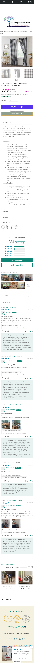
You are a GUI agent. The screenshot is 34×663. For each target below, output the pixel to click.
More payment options (17, 111)
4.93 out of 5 (21, 241)
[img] (5, 310)
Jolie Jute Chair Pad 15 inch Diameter (15, 405)
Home (1, 31)
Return (5, 217)
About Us (21, 635)
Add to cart (17, 114)
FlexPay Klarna (14, 635)
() (30, 2)
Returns (6, 633)
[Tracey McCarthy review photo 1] (5, 424)
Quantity (3, 100)
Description (7, 122)
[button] (5, 89)
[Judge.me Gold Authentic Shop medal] (6, 619)
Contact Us (26, 633)
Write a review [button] (17, 260)
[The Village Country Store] (17, 21)
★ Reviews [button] (17, 661)
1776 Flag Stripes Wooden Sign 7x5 (12, 586)
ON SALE (6, 31)
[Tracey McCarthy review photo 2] (16, 424)
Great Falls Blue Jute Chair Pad (13, 356)
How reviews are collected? (9, 564)
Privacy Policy (18, 633)
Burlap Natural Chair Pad (12, 307)
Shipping (6, 211)
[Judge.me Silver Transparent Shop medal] (24, 619)
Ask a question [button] (17, 265)
